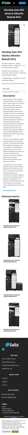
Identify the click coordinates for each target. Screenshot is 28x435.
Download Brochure (9, 190)
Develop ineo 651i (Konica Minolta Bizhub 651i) (12, 295)
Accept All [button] (15, 431)
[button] (14, 3)
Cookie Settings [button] (6, 431)
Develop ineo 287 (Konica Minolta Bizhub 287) (11, 330)
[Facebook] (3, 349)
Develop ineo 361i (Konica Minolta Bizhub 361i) (12, 261)
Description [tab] (6, 88)
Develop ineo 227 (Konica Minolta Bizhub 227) (11, 226)
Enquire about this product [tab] (11, 91)
